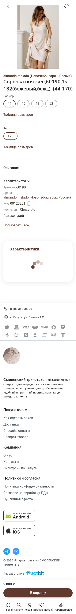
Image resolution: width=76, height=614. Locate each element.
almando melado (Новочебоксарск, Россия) (37, 76)
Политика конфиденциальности (28, 486)
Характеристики (24, 249)
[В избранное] (66, 6)
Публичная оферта (18, 499)
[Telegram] (6, 551)
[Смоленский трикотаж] (16, 360)
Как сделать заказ (18, 418)
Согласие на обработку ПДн (25, 493)
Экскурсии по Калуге (20, 468)
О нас (7, 455)
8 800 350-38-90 (21, 309)
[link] (8, 6)
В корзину (38, 593)
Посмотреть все (16, 225)
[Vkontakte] (16, 551)
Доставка (11, 424)
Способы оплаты (16, 431)
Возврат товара (15, 437)
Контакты (11, 462)
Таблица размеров (18, 115)
